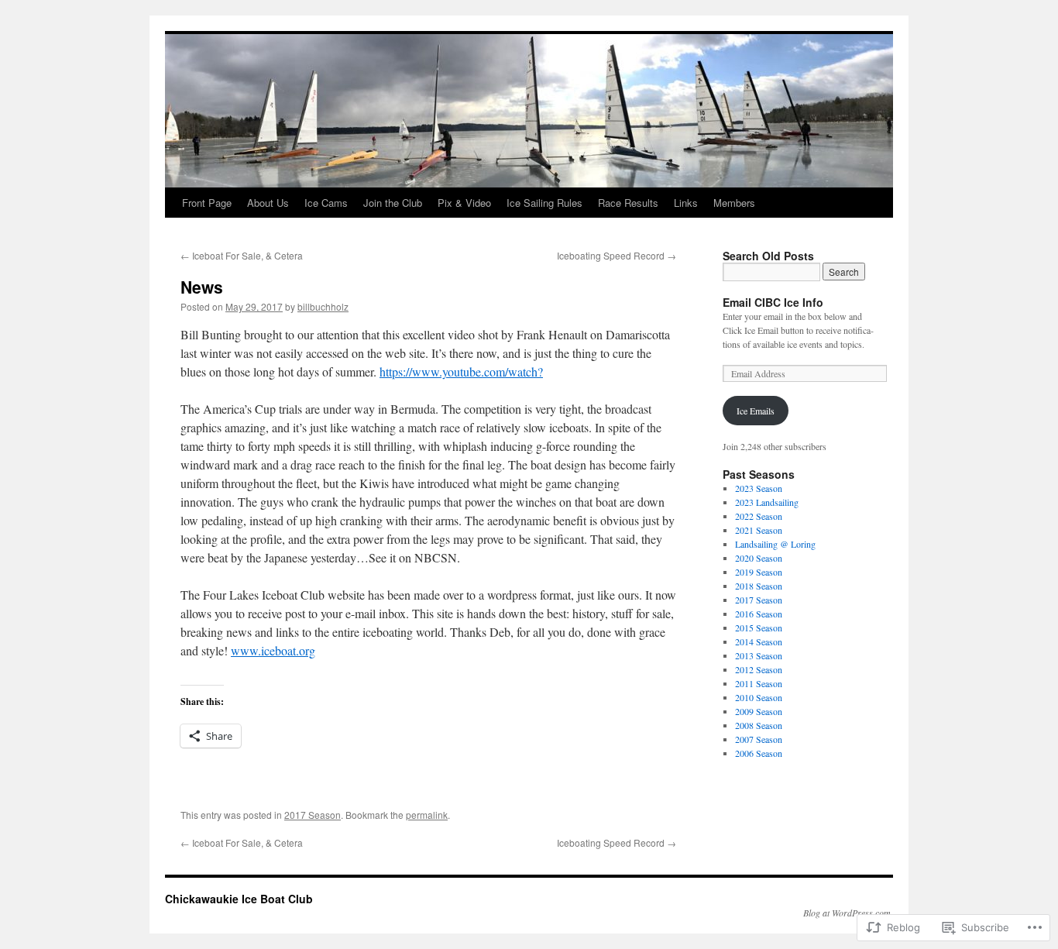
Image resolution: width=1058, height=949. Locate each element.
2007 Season (758, 739)
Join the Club (392, 202)
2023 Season (758, 488)
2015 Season (758, 627)
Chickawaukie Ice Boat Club (239, 898)
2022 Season (758, 516)
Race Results (628, 202)
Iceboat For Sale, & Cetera (241, 255)
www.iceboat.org (273, 650)
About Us (268, 202)
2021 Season (758, 530)
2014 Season (758, 641)
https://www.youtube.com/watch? (461, 371)
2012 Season (758, 669)
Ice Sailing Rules (544, 202)
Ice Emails (756, 410)
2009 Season (758, 711)
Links (686, 202)
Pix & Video (464, 202)
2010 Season (758, 697)
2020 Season (758, 558)
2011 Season (758, 683)
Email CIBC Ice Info (773, 302)
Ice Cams (326, 202)
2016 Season (758, 613)
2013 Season (758, 655)
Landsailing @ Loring (775, 544)
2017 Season (312, 814)
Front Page (207, 202)
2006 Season (758, 753)
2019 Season (758, 572)
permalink (427, 814)
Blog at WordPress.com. (848, 912)
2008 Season (758, 725)
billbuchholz (323, 306)
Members (734, 202)
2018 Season (758, 585)
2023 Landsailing (767, 502)
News (201, 286)
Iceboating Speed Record (616, 255)
